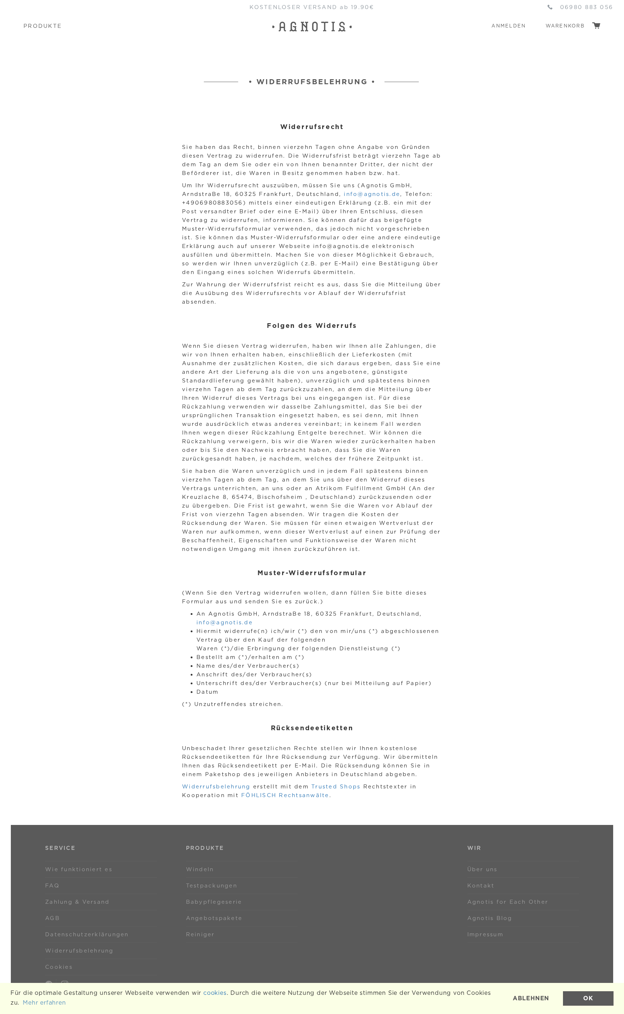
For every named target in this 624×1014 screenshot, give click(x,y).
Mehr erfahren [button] (44, 1002)
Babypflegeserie (214, 902)
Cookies (59, 967)
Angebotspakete (214, 918)
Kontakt (481, 885)
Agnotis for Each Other (508, 902)
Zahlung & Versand (77, 902)
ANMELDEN (508, 26)
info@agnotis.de (372, 194)
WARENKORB (566, 26)
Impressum (485, 934)
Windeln (200, 869)
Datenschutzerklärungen (87, 934)
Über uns (482, 869)
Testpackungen (211, 885)
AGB (52, 918)
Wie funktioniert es (78, 869)
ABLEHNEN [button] (531, 998)
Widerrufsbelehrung (216, 786)
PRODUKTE (42, 26)
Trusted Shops (335, 786)
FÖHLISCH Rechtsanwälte (285, 795)
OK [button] (588, 998)
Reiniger (200, 934)
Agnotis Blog (489, 918)
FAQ (52, 885)
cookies (215, 992)
